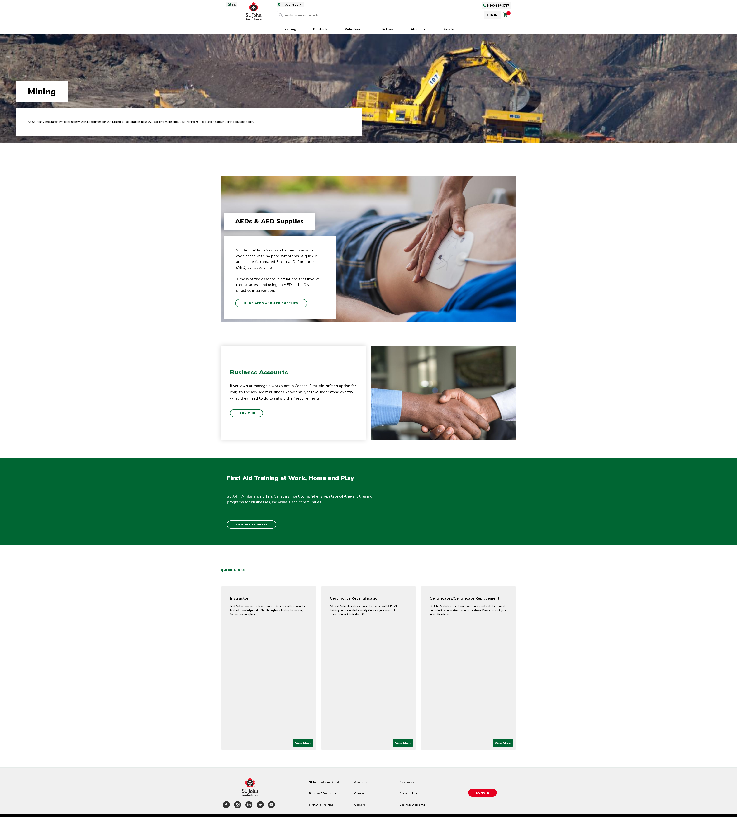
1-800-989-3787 (498, 5)
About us (418, 29)
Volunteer (352, 29)
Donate (448, 29)
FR (234, 4)
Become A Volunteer (323, 793)
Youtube (271, 805)
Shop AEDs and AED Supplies (271, 303)
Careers (359, 805)
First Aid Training (321, 805)
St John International (324, 782)
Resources (407, 782)
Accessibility (408, 793)
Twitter (259, 805)
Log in (492, 14)
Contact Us (362, 793)
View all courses (251, 524)
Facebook (225, 805)
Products (320, 29)
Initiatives (386, 29)
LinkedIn (248, 805)
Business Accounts (412, 805)
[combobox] (303, 15)
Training (289, 29)
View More (303, 743)
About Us (360, 782)
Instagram (237, 805)
